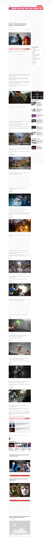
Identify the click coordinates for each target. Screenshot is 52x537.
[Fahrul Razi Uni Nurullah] (9, 439)
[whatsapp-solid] (24, 49)
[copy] (29, 49)
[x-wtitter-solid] (27, 49)
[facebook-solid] (26, 49)
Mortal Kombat (22, 74)
